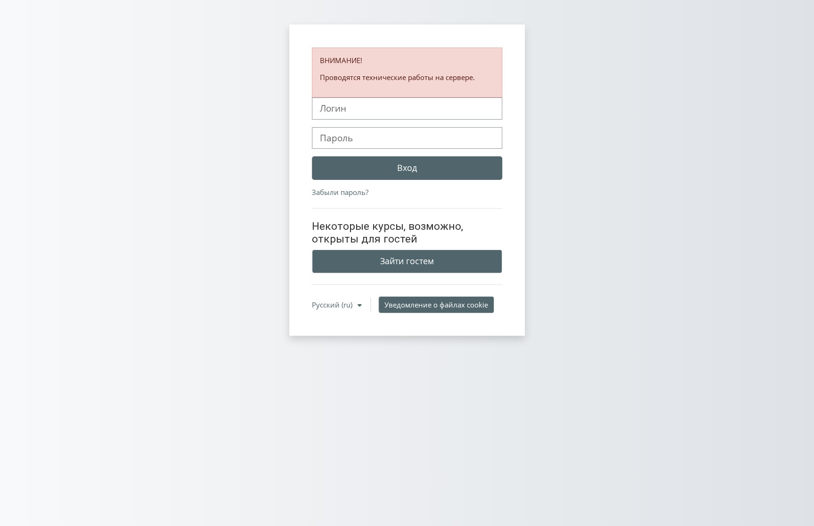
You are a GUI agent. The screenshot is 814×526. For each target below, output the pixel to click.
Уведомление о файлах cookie (436, 304)
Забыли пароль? (340, 192)
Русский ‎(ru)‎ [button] (333, 304)
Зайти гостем (407, 261)
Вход (407, 167)
